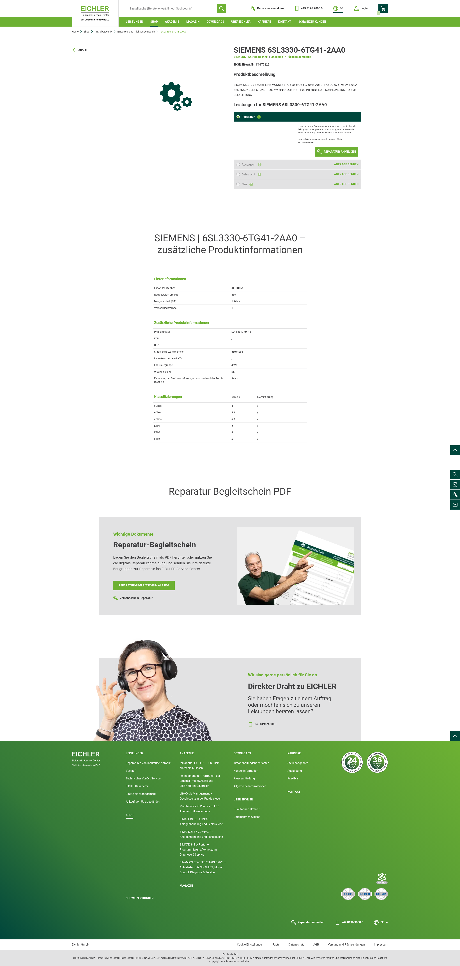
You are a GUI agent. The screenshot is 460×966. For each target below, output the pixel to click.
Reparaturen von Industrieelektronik (148, 763)
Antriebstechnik (103, 31)
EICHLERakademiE (138, 786)
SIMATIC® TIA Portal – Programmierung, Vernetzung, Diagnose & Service (198, 849)
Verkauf (131, 770)
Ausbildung (295, 770)
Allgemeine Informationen (250, 786)
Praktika (293, 778)
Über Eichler (240, 21)
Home (75, 31)
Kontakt (284, 21)
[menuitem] (455, 450)
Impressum (381, 944)
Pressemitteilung (244, 778)
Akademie (172, 21)
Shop (154, 21)
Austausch (251, 164)
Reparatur (251, 117)
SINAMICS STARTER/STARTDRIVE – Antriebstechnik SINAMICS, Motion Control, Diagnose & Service (203, 867)
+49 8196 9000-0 (265, 724)
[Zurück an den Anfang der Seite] (455, 450)
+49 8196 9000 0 (352, 922)
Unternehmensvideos (247, 817)
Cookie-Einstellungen (250, 944)
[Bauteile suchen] (221, 8)
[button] (248, 117)
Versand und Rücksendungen (346, 944)
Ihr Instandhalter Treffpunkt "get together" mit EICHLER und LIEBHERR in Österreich (200, 781)
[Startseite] (95, 13)
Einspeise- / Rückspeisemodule (291, 57)
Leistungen (134, 21)
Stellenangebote (298, 763)
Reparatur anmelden (311, 922)
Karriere (264, 21)
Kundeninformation (246, 770)
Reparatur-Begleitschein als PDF (144, 585)
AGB (316, 944)
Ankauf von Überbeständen (143, 801)
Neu (247, 184)
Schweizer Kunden (312, 21)
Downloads (215, 21)
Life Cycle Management (141, 794)
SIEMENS (240, 57)
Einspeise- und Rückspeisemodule (136, 31)
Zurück (83, 50)
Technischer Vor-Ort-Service (143, 778)
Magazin (192, 21)
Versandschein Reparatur (136, 598)
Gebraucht (251, 174)
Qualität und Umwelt (246, 809)
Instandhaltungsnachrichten (251, 763)
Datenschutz (296, 944)
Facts (275, 944)
